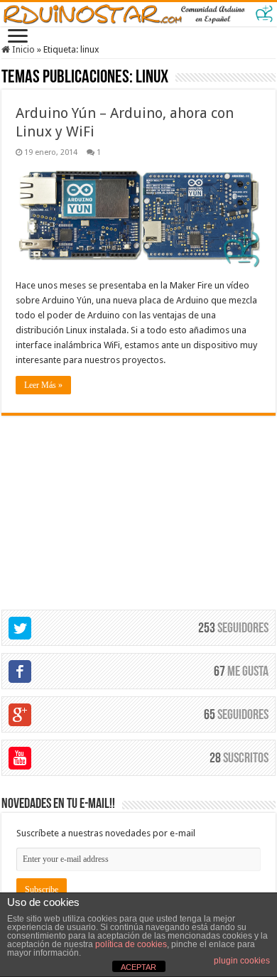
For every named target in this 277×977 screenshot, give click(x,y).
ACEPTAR (138, 967)
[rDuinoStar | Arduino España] (138, 14)
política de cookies (131, 944)
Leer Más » (43, 385)
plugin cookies (242, 961)
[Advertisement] (138, 504)
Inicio (22, 49)
